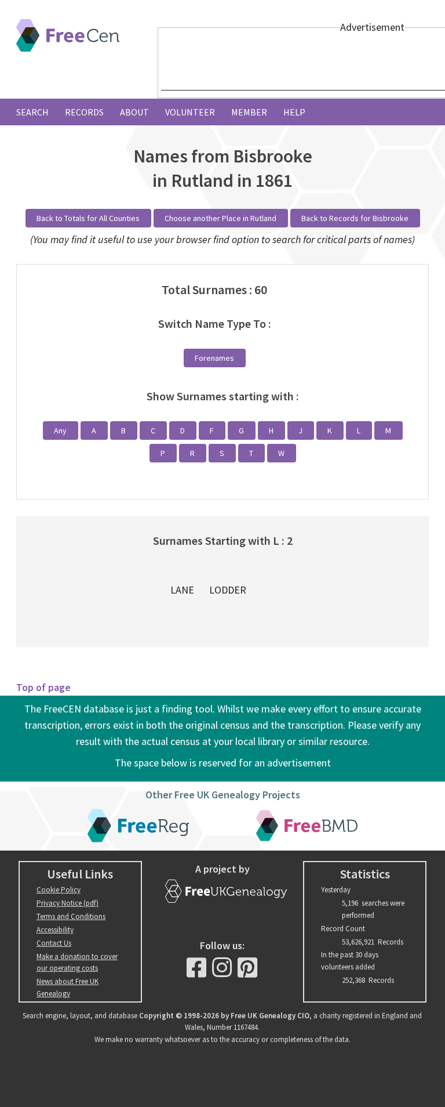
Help (294, 112)
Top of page (43, 687)
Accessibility (55, 930)
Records (84, 112)
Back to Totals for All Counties (88, 218)
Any (60, 430)
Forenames (214, 358)
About (134, 112)
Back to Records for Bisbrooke (354, 218)
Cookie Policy (59, 890)
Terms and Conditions (71, 916)
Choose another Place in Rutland (220, 218)
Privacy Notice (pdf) (68, 903)
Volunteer (190, 112)
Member (249, 112)
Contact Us (54, 943)
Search (32, 112)
